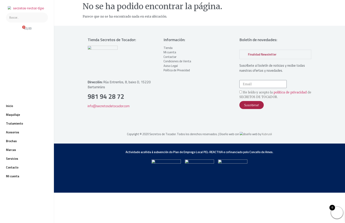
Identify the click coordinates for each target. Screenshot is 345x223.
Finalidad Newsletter (262, 54)
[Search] (43, 18)
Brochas (11, 141)
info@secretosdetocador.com (109, 106)
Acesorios (12, 132)
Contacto (12, 167)
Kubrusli (267, 134)
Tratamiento (14, 123)
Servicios (12, 158)
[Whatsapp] (38, 208)
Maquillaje (13, 114)
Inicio (9, 106)
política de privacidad (290, 92)
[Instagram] (27, 208)
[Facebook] (16, 208)
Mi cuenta (12, 176)
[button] (275, 54)
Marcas (11, 150)
